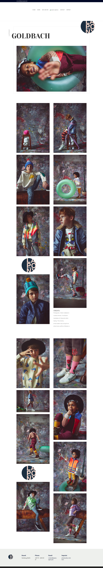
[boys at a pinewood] (33, 128)
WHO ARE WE (45, 9)
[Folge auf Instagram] (78, 557)
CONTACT (62, 9)
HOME (33, 9)
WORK (38, 9)
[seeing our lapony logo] (29, 265)
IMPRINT (68, 9)
